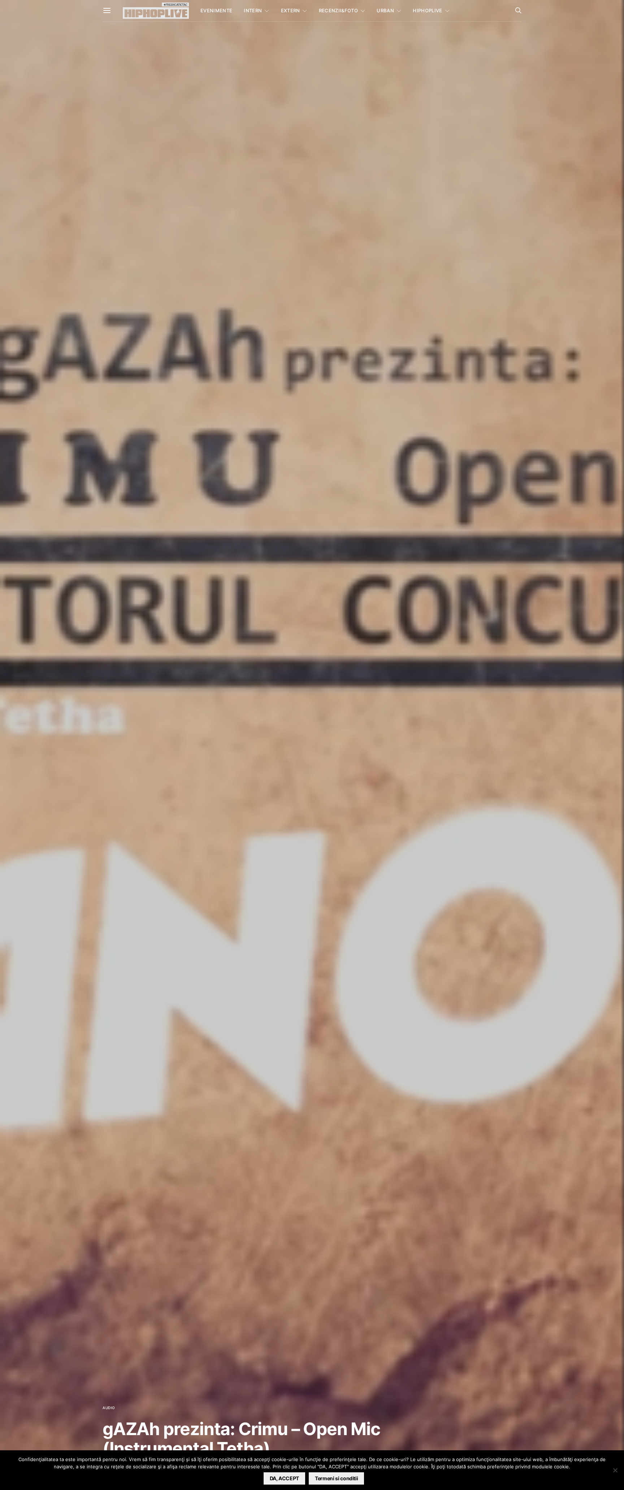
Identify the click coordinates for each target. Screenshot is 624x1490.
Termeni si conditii (336, 1478)
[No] (615, 1470)
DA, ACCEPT (284, 1478)
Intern (253, 10)
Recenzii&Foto (338, 10)
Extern (290, 10)
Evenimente (216, 10)
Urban (385, 10)
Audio (109, 1408)
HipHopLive (427, 10)
